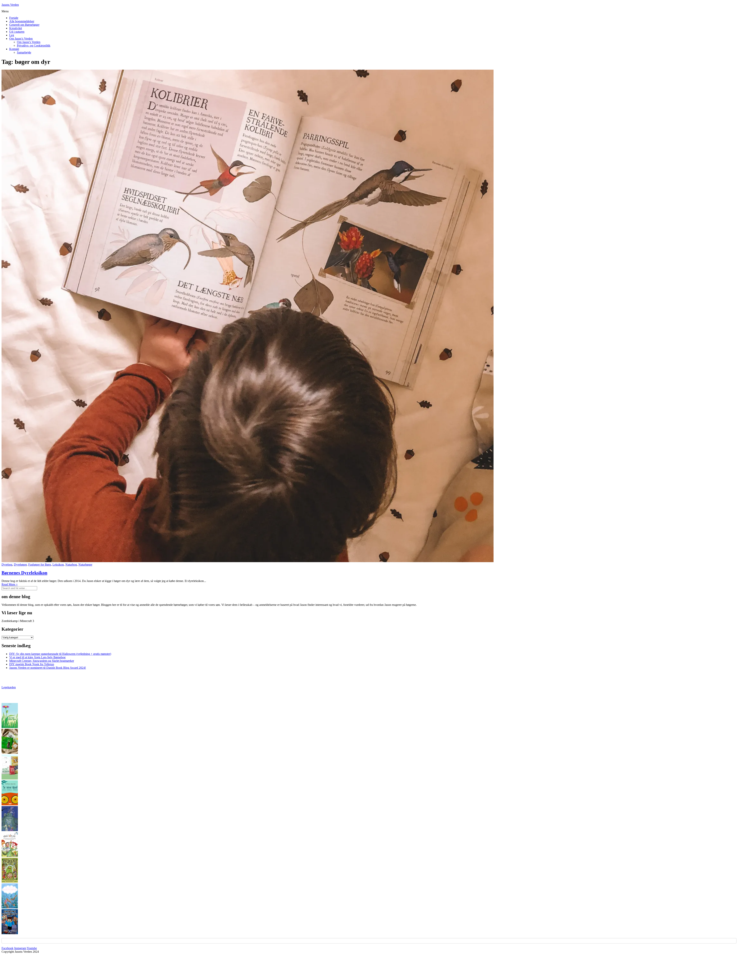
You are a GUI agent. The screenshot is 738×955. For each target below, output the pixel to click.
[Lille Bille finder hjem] (10, 727)
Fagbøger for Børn (39, 564)
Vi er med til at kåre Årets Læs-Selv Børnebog (37, 657)
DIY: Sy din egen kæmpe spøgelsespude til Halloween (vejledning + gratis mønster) (60, 653)
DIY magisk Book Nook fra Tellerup (31, 664)
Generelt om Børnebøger (24, 24)
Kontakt (14, 49)
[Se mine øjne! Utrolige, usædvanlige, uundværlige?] (10, 804)
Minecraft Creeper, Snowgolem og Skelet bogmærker (41, 660)
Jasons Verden (10, 4)
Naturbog (71, 564)
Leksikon (58, 564)
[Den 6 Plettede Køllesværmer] (10, 752)
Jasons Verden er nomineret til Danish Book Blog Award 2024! (47, 667)
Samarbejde (24, 52)
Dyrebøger (20, 564)
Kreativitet (15, 28)
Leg (11, 35)
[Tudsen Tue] (10, 881)
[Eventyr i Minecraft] (10, 933)
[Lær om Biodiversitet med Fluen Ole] (10, 778)
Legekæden (9, 687)
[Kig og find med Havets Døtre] (10, 907)
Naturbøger (85, 564)
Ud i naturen (16, 31)
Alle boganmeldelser (21, 21)
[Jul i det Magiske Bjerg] (10, 830)
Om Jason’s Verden (21, 38)
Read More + (10, 584)
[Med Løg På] (10, 855)
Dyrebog (7, 564)
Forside (13, 17)
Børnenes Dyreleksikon (24, 572)
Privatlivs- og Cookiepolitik (33, 45)
